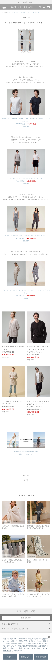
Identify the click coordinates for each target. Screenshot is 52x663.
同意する (10, 657)
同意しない (25, 657)
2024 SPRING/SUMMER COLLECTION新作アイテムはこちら (26, 453)
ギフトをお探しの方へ (26, 2)
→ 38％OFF (26, 180)
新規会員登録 (26, 618)
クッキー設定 (41, 657)
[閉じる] (49, 637)
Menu (4, 6)
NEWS (4, 12)
